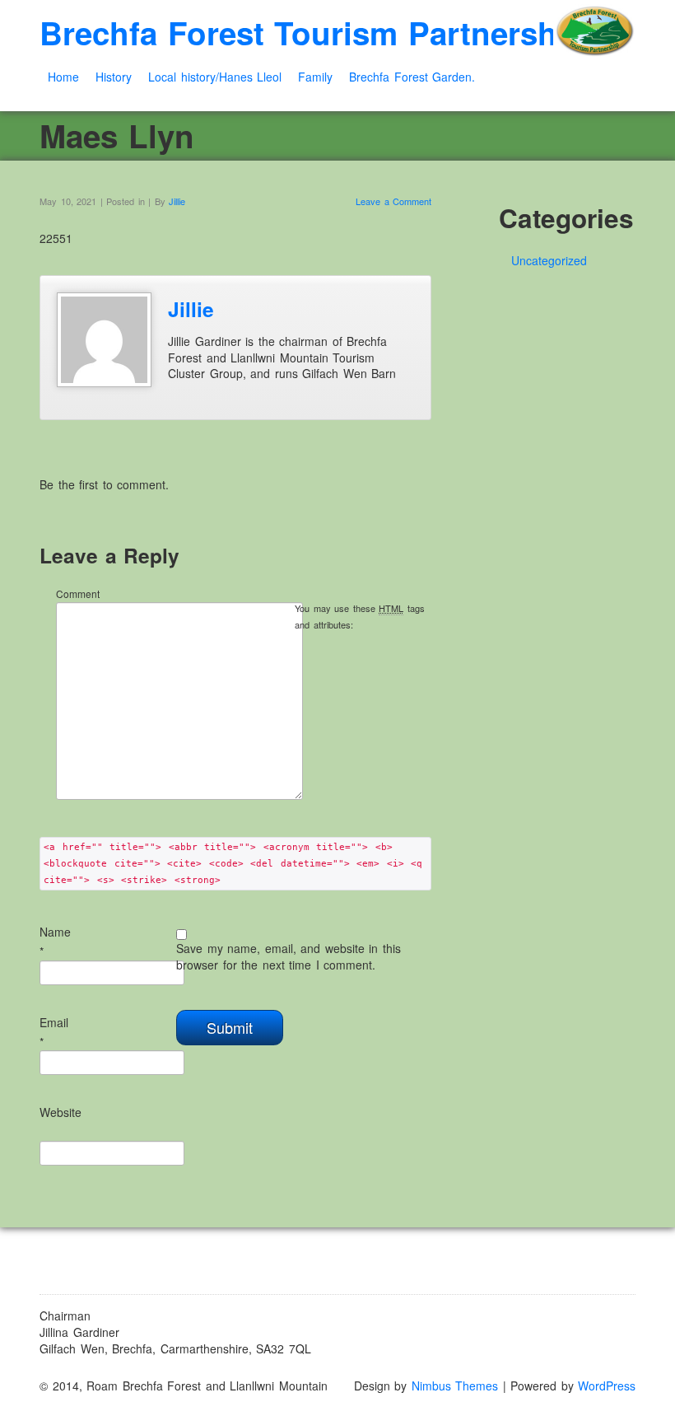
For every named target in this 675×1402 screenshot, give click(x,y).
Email (54, 1022)
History (113, 76)
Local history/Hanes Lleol (215, 76)
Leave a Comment (393, 201)
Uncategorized (549, 260)
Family (315, 76)
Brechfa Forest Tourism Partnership (313, 32)
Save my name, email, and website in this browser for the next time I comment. (288, 956)
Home (63, 76)
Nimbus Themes (455, 1385)
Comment (78, 594)
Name (55, 931)
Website (60, 1112)
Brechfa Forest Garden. (412, 76)
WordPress (606, 1385)
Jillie (177, 201)
